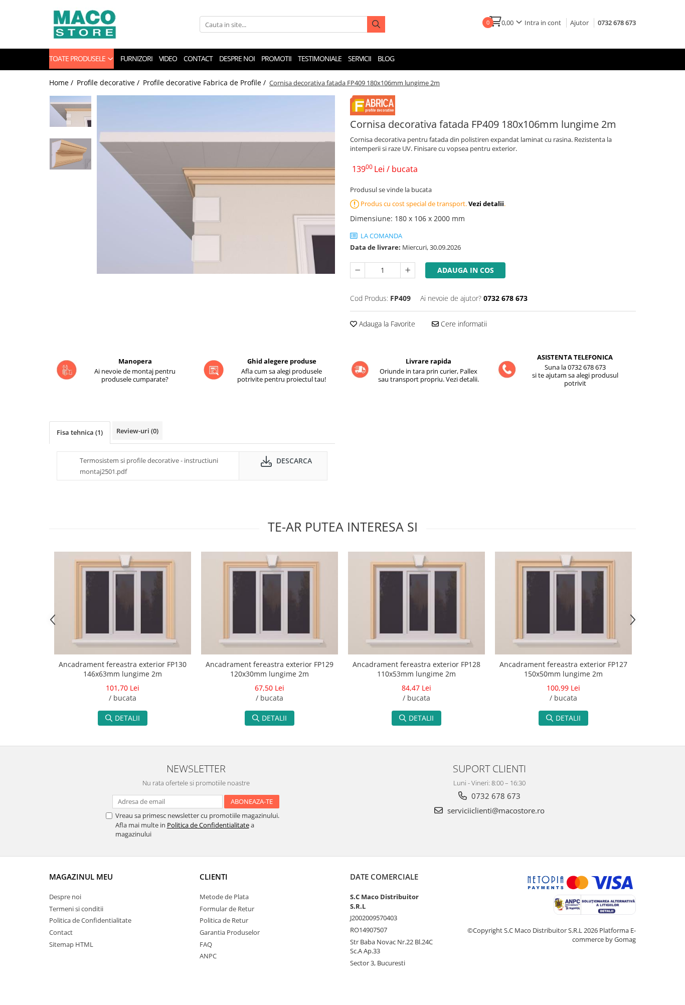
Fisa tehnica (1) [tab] (80, 432)
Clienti (214, 877)
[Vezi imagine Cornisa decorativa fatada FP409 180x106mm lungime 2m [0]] (70, 111)
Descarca (293, 460)
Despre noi (237, 58)
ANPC (208, 955)
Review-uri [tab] (137, 430)
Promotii (276, 58)
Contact (198, 58)
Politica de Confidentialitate (208, 824)
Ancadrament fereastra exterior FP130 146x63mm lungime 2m (123, 669)
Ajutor (579, 22)
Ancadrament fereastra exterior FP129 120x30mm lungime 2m (269, 669)
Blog (386, 58)
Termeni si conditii (76, 908)
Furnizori (136, 58)
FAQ (206, 944)
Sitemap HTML (71, 944)
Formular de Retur (227, 908)
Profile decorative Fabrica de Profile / (205, 82)
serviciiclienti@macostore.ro (495, 810)
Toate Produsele (78, 58)
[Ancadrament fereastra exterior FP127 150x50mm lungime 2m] (563, 603)
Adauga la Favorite (386, 323)
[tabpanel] (216, 184)
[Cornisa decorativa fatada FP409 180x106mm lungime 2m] (216, 184)
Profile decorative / (109, 82)
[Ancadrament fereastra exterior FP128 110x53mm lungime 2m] (416, 603)
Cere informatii (463, 323)
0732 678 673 (617, 22)
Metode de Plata (224, 896)
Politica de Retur (224, 920)
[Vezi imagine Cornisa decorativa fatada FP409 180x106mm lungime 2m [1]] (70, 154)
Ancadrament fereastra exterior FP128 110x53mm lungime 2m (416, 669)
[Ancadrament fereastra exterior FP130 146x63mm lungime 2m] (122, 603)
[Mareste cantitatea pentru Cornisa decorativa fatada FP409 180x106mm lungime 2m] (407, 270)
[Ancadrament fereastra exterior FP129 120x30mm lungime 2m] (269, 603)
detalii (127, 718)
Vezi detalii (486, 203)
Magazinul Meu (81, 877)
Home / (62, 82)
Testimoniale (319, 58)
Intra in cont (543, 22)
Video (168, 58)
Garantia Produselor (230, 932)
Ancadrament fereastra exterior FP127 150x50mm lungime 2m (563, 669)
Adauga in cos (465, 270)
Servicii (359, 58)
